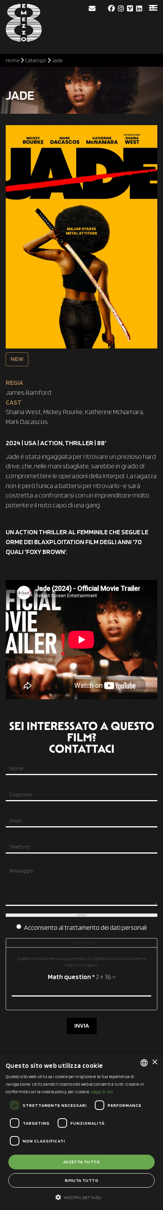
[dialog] (81, 1131)
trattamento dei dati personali (105, 927)
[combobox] (144, 1063)
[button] (81, 1197)
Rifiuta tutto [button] (81, 1180)
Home (12, 60)
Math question (71, 977)
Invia (81, 1025)
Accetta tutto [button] (81, 1161)
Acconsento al (85, 927)
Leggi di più (102, 1091)
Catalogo (35, 60)
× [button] (154, 1062)
